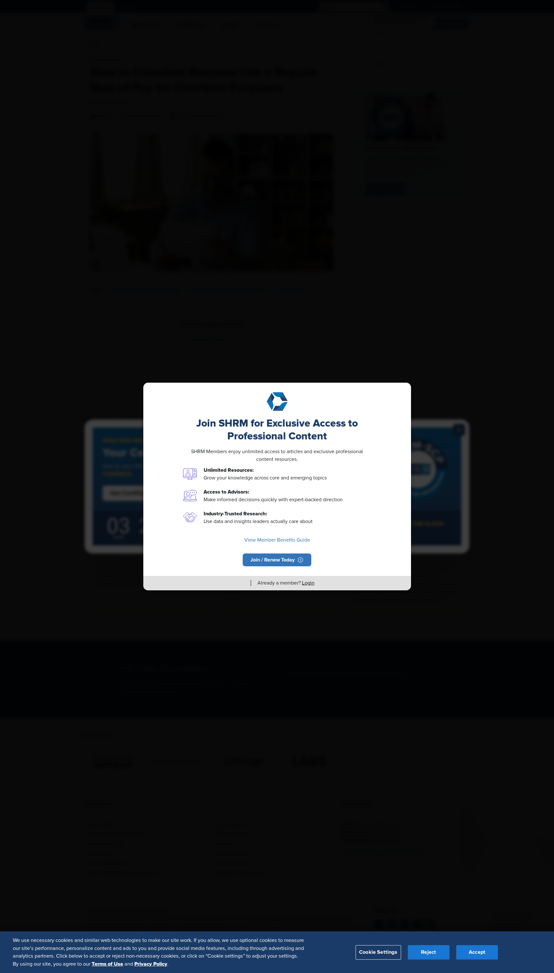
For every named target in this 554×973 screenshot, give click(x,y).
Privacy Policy (150, 964)
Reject (428, 951)
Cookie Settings (378, 951)
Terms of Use (107, 964)
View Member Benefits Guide (277, 540)
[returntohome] (242, 583)
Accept (477, 951)
